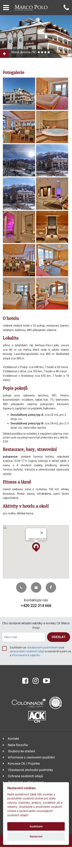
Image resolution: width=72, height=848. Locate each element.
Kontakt (13, 739)
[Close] (41, 532)
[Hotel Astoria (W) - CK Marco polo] (19, 94)
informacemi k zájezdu (26, 655)
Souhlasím (36, 826)
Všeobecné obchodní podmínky (30, 770)
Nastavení (36, 836)
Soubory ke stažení (21, 751)
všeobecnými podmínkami (43, 647)
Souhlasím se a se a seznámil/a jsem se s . (40, 651)
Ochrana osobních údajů (25, 776)
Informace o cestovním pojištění (31, 757)
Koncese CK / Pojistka (24, 763)
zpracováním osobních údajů (27, 651)
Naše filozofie (18, 745)
